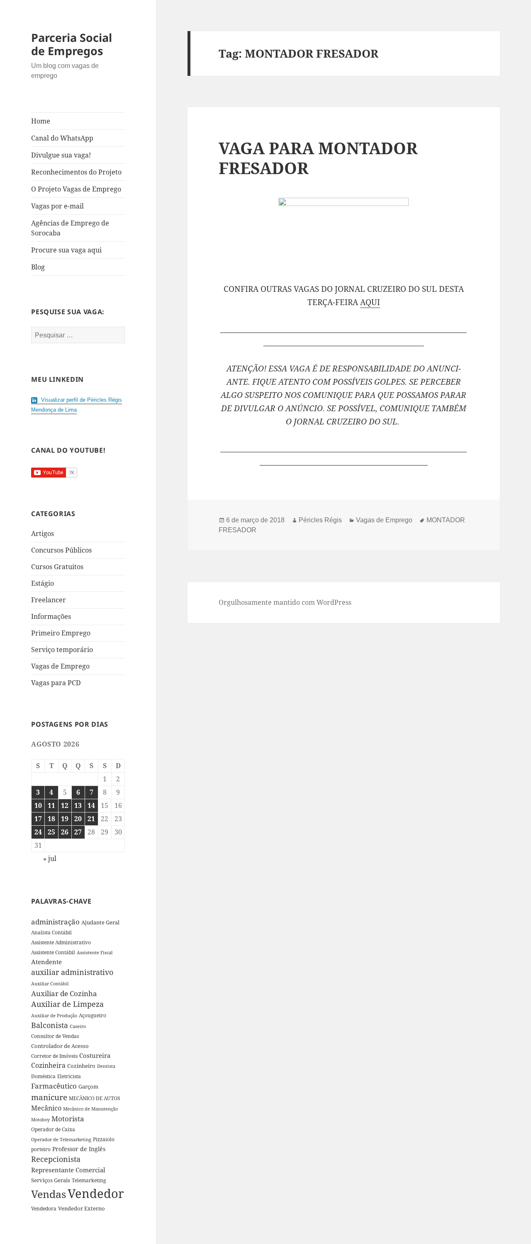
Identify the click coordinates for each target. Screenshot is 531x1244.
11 (51, 805)
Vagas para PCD (56, 682)
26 (64, 832)
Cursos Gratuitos (57, 566)
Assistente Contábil (53, 952)
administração (55, 921)
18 (51, 818)
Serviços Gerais (50, 1180)
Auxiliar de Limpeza (67, 1004)
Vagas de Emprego (60, 666)
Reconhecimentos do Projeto (76, 172)
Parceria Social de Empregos (71, 44)
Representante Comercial (68, 1170)
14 (91, 805)
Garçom (88, 1086)
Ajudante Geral (100, 922)
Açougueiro (92, 1015)
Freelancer (48, 599)
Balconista (49, 1025)
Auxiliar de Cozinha (64, 993)
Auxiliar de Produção (54, 1015)
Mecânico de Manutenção (90, 1109)
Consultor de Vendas (55, 1036)
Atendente (46, 962)
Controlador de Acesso (60, 1046)
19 (64, 818)
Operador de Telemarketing (61, 1139)
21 (91, 818)
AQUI (370, 302)
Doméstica (43, 1076)
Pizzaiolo (103, 1139)
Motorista (67, 1118)
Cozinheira (48, 1065)
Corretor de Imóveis (54, 1056)
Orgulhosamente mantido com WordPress (285, 602)
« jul (49, 858)
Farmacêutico (54, 1086)
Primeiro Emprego (60, 633)
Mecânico (46, 1108)
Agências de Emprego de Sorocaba (70, 228)
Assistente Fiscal (94, 952)
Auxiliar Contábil (49, 983)
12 (64, 805)
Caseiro (78, 1026)
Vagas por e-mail (57, 206)
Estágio (42, 583)
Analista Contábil (51, 932)
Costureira (94, 1055)
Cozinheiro (81, 1065)
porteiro (41, 1149)
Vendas (48, 1194)
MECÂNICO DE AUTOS (94, 1098)
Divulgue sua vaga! (61, 155)
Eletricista (69, 1076)
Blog (38, 267)
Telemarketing (89, 1180)
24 (38, 832)
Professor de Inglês (78, 1149)
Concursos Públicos (61, 550)
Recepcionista (55, 1159)
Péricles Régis (320, 520)
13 (78, 805)
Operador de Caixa (53, 1129)
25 (51, 832)
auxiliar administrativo (72, 972)
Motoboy (40, 1119)
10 (38, 805)
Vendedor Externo (81, 1208)
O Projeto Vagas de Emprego (76, 189)
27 (78, 832)
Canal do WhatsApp (62, 138)
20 (78, 818)
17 (38, 818)
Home (40, 121)
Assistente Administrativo (61, 942)
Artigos (42, 533)
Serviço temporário (62, 649)
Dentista (106, 1066)
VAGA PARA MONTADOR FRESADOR (318, 158)
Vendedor (96, 1193)
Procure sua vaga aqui (66, 250)
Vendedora (43, 1208)
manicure (49, 1097)
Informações (51, 616)
